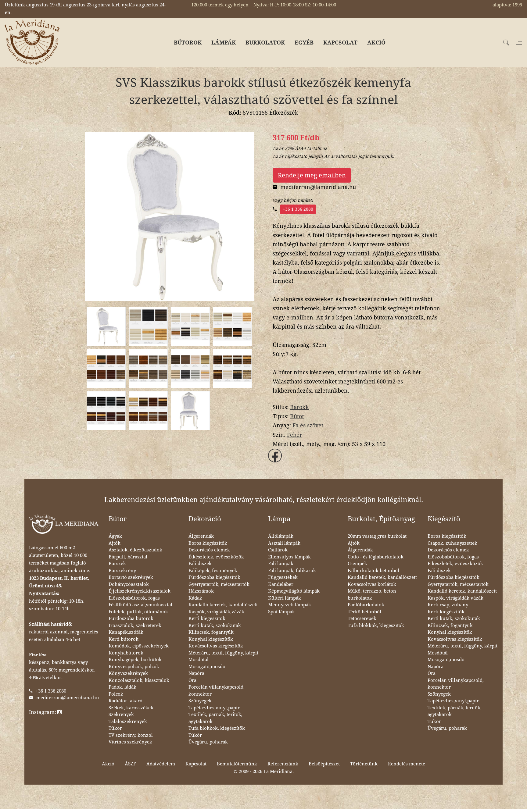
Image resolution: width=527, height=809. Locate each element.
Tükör (115, 728)
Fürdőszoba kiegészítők (214, 577)
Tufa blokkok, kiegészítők (216, 728)
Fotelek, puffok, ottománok (138, 612)
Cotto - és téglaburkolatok (375, 557)
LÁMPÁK (223, 42)
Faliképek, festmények (212, 570)
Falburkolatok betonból (373, 570)
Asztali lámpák (284, 543)
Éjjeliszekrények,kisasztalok (139, 591)
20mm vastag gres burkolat (377, 536)
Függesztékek (283, 577)
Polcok (116, 694)
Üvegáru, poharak (208, 742)
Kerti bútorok (123, 639)
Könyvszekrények (128, 673)
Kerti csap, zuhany (448, 605)
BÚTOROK (188, 42)
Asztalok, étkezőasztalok (135, 550)
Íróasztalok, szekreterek (135, 625)
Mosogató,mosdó (206, 666)
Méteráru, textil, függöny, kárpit (223, 653)
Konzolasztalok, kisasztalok (139, 680)
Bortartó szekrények (131, 577)
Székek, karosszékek (131, 708)
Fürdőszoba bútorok (131, 618)
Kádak (195, 598)
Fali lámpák (280, 563)
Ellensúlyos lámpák (289, 557)
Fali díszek (200, 563)
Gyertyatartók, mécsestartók (218, 584)
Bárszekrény (122, 570)
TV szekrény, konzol (131, 735)
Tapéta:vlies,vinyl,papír (214, 708)
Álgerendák (201, 536)
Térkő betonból (364, 612)
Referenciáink (282, 764)
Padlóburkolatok (366, 605)
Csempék (357, 563)
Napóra (196, 673)
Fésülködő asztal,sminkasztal (140, 605)
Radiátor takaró (125, 701)
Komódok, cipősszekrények (139, 646)
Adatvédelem (160, 764)
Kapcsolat (195, 764)
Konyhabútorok (126, 653)
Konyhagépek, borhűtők (135, 659)
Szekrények (121, 714)
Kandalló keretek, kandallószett (223, 605)
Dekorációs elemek (209, 550)
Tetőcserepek (362, 618)
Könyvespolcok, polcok (134, 666)
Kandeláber (280, 584)
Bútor (297, 416)
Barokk (299, 407)
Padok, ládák (122, 687)
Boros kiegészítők (207, 543)
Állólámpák (280, 536)
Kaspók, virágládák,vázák (216, 612)
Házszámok (201, 591)
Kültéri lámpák (284, 598)
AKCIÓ (376, 42)
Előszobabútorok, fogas (134, 598)
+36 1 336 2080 (298, 209)
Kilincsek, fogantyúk (211, 632)
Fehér (294, 435)
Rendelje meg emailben (312, 175)
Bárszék (117, 563)
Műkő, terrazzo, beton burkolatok (372, 594)
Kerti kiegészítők (206, 618)
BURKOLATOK (265, 42)
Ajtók (114, 543)
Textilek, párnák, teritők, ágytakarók (215, 718)
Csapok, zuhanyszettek (452, 543)
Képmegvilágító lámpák (294, 591)
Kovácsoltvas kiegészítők (215, 646)
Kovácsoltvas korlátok (372, 584)
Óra (192, 680)
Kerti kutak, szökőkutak (214, 625)
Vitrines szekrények (130, 742)
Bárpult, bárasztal (128, 557)
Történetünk (364, 764)
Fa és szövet (307, 425)
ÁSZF (130, 764)
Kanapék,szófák (126, 632)
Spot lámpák (281, 612)
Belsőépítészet (324, 764)
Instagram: (43, 712)
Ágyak (115, 536)
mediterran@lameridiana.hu (67, 697)
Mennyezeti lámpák (289, 605)
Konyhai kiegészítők (210, 639)
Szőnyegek (200, 701)
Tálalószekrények (128, 721)
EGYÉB (304, 42)
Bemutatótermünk (237, 764)
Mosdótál (198, 659)
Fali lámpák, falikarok (292, 570)
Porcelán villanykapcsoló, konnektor (216, 690)
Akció (108, 764)
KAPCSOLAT (340, 42)
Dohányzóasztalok (129, 584)
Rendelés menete (406, 764)
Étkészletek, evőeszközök (216, 557)
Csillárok (278, 550)
